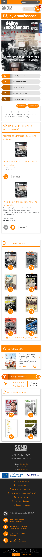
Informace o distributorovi (23, 501)
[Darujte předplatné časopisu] (21, 376)
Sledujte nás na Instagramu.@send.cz (19, 534)
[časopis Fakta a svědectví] (11, 407)
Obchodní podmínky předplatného (23, 489)
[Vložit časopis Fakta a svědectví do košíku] (11, 415)
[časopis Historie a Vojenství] (31, 428)
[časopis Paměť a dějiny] (31, 407)
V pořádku (16, 555)
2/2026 (10, 251)
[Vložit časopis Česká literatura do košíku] (11, 437)
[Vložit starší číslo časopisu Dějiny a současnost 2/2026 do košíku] (10, 259)
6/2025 (10, 273)
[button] (21, 76)
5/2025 (31, 273)
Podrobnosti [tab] (21, 106)
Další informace (26, 554)
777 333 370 (18, 385)
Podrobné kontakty (23, 497)
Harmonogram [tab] (33, 106)
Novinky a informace (23, 485)
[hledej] (38, 2)
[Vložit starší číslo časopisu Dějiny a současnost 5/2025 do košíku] (31, 282)
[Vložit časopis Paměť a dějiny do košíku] (30, 415)
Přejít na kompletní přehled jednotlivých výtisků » (24, 338)
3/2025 (31, 295)
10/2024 (31, 317)
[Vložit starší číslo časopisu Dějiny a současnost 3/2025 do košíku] (31, 304)
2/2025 (10, 317)
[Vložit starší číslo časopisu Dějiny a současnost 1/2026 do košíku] (31, 260)
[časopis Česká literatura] (11, 428)
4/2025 (10, 295)
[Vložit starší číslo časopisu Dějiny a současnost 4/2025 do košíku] (10, 304)
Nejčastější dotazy (23, 481)
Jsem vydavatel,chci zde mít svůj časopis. (18, 541)
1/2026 (31, 251)
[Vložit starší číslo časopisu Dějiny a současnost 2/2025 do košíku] (10, 326)
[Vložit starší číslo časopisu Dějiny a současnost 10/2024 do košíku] (31, 326)
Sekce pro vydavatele (23, 505)
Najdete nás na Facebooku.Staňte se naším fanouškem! (19, 527)
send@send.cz (24, 469)
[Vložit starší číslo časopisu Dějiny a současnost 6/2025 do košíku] (10, 282)
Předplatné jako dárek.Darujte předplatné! (17, 520)
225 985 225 (18, 382)
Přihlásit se (27, 9)
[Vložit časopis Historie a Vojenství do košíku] (30, 437)
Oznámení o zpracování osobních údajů (23, 493)
